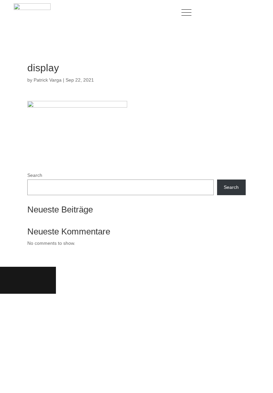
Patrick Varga (48, 80)
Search (34, 175)
